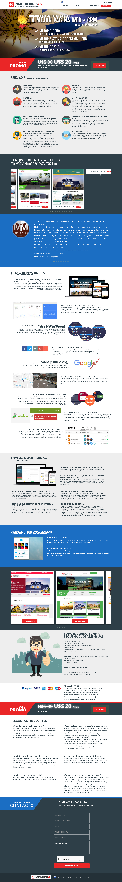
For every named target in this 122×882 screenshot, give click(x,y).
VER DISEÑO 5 (86, 621)
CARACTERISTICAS (92, 6)
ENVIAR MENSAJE (71, 866)
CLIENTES (78, 6)
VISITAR (38, 206)
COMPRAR (106, 6)
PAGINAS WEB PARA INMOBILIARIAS (26, 6)
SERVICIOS (66, 6)
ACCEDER (108, 2)
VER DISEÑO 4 (36, 621)
